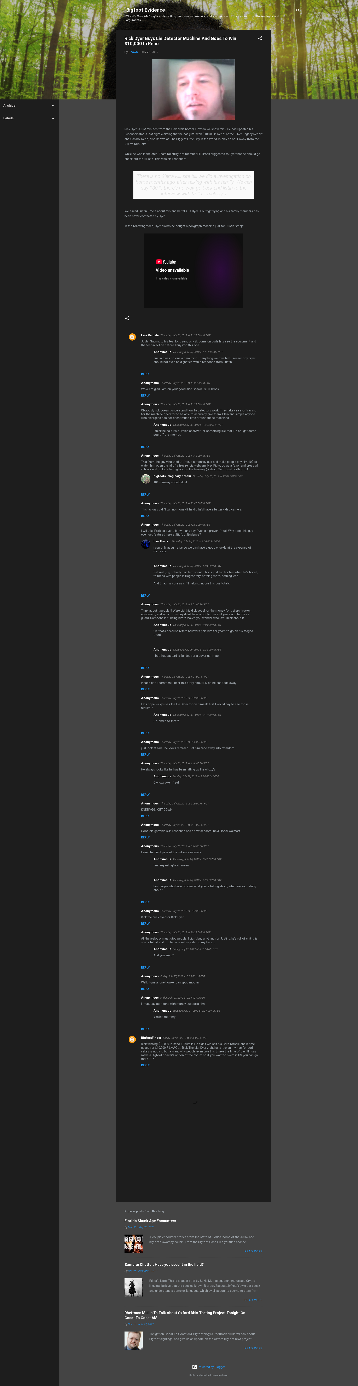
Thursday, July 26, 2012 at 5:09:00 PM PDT (184, 803)
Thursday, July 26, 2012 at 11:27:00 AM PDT (185, 383)
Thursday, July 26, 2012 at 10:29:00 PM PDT (185, 932)
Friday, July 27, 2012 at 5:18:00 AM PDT (195, 949)
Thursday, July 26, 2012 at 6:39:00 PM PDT (197, 880)
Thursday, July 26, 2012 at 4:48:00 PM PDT (184, 763)
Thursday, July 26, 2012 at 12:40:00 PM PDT (185, 503)
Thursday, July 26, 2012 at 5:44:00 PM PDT (184, 846)
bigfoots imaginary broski (172, 476)
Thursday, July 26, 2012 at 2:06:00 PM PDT (184, 742)
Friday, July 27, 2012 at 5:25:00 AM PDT (182, 976)
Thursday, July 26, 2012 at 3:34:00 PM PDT (197, 649)
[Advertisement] (287, 92)
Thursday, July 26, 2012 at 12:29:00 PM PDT (198, 424)
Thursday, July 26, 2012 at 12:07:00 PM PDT (217, 476)
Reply (145, 374)
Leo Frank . (162, 541)
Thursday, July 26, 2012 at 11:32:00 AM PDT (185, 404)
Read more (253, 1251)
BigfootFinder (151, 1038)
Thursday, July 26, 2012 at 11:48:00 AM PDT (185, 455)
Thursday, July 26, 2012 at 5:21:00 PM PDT (184, 824)
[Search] (298, 11)
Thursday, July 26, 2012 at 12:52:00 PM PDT (185, 524)
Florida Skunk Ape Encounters (150, 1221)
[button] (260, 39)
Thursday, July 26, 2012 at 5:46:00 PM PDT (197, 859)
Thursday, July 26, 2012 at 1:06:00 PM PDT (196, 541)
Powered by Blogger (211, 1367)
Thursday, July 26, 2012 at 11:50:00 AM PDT (198, 352)
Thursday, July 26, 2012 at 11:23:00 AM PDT (185, 335)
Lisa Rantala (150, 335)
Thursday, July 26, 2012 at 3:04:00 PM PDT (197, 624)
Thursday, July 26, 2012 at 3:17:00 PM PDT (197, 714)
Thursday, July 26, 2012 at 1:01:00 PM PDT (184, 604)
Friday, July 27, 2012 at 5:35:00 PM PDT (185, 1037)
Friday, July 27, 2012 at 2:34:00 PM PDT (182, 997)
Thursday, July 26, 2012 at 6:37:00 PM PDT (184, 911)
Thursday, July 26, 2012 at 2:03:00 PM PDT (184, 698)
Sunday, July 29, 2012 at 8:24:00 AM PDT (196, 776)
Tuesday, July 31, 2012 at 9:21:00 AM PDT (196, 1010)
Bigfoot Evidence (145, 10)
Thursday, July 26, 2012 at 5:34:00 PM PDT (197, 566)
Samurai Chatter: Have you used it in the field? (164, 1264)
